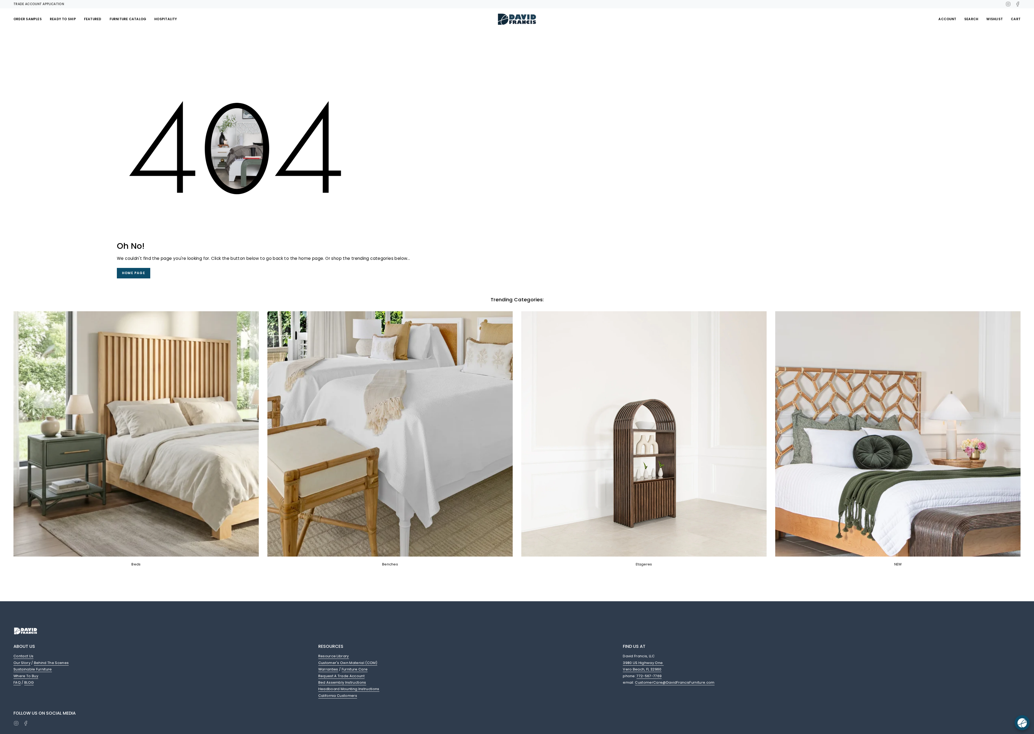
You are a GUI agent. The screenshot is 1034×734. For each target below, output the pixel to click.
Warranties (328, 669)
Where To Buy (25, 676)
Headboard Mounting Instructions (348, 689)
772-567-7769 (649, 676)
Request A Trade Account (341, 676)
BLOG (29, 682)
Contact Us (23, 656)
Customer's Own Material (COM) (347, 662)
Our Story (21, 662)
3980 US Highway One (643, 662)
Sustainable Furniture (32, 669)
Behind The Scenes (51, 662)
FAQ (17, 682)
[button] (27, 19)
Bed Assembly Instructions (342, 682)
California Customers (337, 695)
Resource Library (333, 656)
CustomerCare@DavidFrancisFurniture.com (674, 682)
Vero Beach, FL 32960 (642, 669)
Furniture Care (355, 669)
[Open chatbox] (1022, 722)
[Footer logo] (25, 631)
